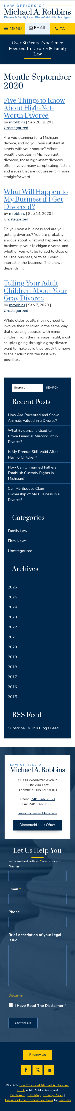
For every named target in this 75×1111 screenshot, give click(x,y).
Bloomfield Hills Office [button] (37, 825)
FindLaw (65, 1100)
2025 (12, 597)
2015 (12, 696)
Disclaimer (16, 995)
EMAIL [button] (40, 28)
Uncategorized (16, 127)
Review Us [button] (37, 1054)
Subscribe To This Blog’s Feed (33, 728)
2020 (12, 647)
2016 (12, 686)
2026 (12, 587)
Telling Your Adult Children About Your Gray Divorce (35, 291)
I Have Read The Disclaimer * (40, 1005)
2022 (12, 627)
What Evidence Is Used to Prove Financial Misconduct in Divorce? (33, 436)
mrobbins (17, 122)
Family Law (17, 530)
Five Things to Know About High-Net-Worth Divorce (34, 108)
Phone (14, 911)
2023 (12, 617)
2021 (12, 637)
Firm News (17, 540)
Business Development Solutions (29, 1100)
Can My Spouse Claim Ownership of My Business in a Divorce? (34, 494)
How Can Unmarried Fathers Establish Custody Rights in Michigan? (32, 473)
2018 (12, 666)
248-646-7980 (43, 799)
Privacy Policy (53, 1095)
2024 (12, 607)
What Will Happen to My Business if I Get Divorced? (36, 199)
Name (14, 866)
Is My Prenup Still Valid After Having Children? (33, 454)
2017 (12, 676)
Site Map (34, 1095)
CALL (64, 29)
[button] (12, 27)
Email (15, 889)
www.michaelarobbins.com (37, 813)
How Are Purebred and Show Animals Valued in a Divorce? (33, 417)
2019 (12, 657)
